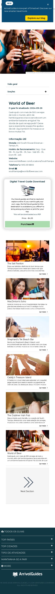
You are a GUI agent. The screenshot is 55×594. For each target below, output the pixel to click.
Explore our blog (36, 18)
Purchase (26, 224)
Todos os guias (14, 531)
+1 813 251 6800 (27, 165)
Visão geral (12, 84)
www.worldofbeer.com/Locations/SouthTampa (31, 161)
